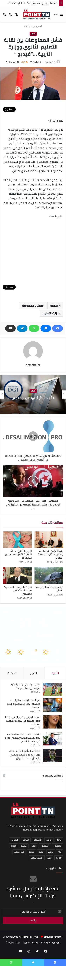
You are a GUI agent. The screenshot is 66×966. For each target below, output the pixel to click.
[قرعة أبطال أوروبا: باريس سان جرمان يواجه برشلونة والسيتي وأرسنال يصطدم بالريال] (52, 755)
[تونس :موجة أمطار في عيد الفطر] (48, 575)
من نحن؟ (56, 942)
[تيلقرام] (22, 328)
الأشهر (33, 673)
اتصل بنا (26, 942)
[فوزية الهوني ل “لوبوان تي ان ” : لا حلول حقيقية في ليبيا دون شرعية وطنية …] (52, 722)
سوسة (31, 852)
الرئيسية (36, 26)
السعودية (37, 840)
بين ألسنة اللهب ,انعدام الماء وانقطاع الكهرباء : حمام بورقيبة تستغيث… (23, 704)
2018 (58, 840)
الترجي (49, 840)
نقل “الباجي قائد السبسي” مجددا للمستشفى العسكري (18, 590)
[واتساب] (34, 328)
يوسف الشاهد (37, 858)
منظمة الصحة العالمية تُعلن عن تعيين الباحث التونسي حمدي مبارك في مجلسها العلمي (22, 738)
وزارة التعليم (50, 313)
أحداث (27, 26)
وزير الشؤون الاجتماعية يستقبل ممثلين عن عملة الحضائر (50, 554)
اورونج (13, 846)
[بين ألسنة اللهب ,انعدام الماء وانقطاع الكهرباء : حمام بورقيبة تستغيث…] (52, 705)
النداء (34, 846)
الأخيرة (55, 673)
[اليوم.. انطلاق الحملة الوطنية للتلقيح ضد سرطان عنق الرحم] (17, 539)
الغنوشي (57, 846)
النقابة (54, 305)
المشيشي (45, 846)
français (10, 942)
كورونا (58, 858)
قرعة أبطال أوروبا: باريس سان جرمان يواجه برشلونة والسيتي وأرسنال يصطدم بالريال (24, 755)
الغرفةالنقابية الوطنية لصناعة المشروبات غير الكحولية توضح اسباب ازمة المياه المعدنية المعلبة (33, 398)
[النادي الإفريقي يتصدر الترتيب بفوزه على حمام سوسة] (52, 689)
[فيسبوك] (57, 328)
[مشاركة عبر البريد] (10, 328)
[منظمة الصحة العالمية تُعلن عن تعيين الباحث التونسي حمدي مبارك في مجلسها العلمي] (52, 738)
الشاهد (26, 840)
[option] (33, 394)
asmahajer (50, 62)
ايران (59, 852)
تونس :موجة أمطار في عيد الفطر (49, 589)
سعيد (41, 852)
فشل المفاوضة (32, 305)
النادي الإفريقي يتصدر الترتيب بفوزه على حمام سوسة (25, 686)
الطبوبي (14, 840)
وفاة (49, 858)
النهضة (24, 846)
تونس (50, 852)
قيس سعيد (19, 852)
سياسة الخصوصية (41, 942)
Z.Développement (52, 937)
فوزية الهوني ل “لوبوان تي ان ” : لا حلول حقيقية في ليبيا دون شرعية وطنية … (22, 721)
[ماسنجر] (45, 328)
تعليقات (11, 673)
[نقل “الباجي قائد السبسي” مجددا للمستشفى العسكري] (17, 575)
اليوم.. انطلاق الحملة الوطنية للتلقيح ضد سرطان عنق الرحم (18, 554)
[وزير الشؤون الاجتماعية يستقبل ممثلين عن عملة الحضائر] (48, 539)
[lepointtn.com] (37, 14)
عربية (18, 942)
